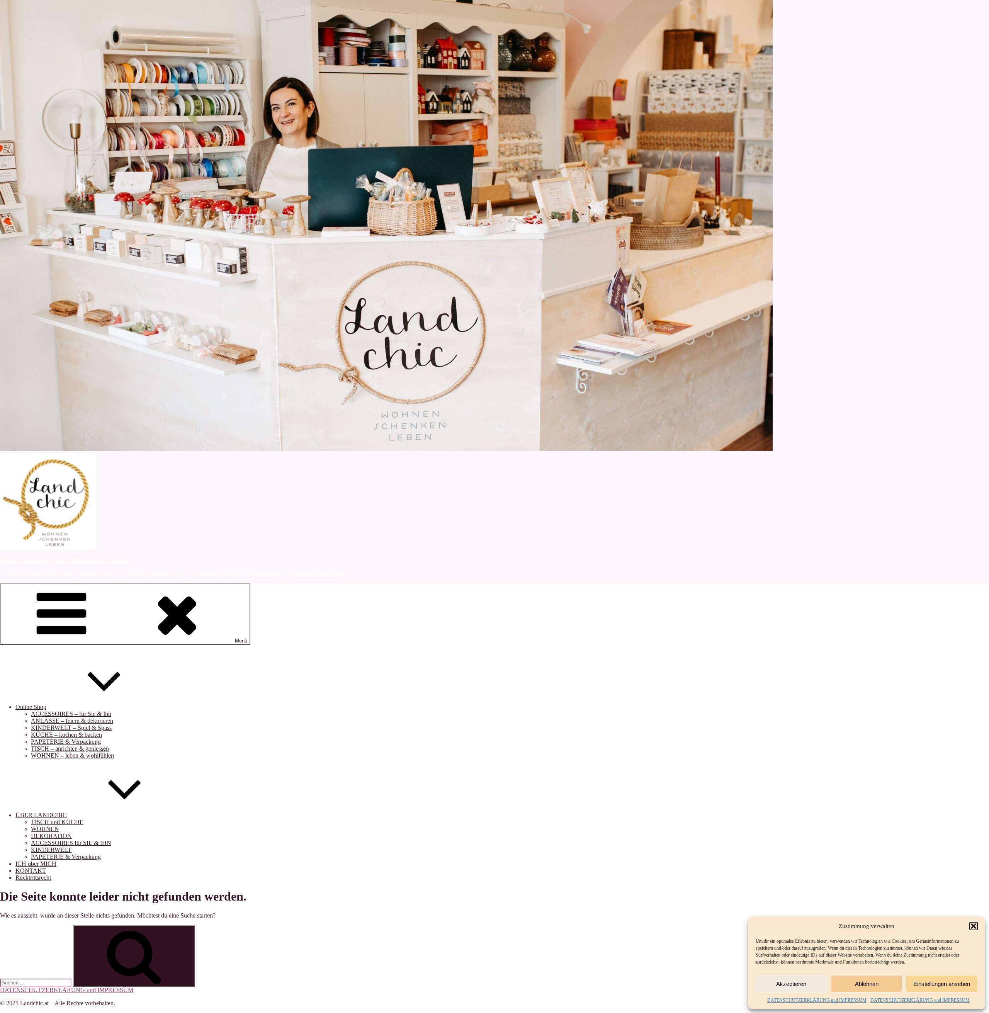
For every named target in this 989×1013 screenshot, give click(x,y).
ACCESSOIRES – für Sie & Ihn (71, 713)
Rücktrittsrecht (33, 877)
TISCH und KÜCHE (57, 822)
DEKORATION (51, 836)
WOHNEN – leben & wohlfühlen (72, 755)
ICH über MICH (35, 863)
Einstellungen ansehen (941, 984)
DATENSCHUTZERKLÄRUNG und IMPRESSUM (817, 1000)
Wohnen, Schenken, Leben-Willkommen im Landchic (65, 560)
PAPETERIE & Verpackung (66, 741)
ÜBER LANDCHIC (41, 815)
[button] (973, 926)
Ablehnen (867, 984)
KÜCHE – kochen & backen (66, 734)
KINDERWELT (51, 849)
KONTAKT (30, 870)
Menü (241, 641)
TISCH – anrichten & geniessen (70, 748)
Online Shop (30, 707)
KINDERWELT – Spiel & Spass (71, 727)
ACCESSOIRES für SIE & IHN (71, 843)
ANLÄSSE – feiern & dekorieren (72, 720)
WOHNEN (45, 829)
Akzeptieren (791, 984)
